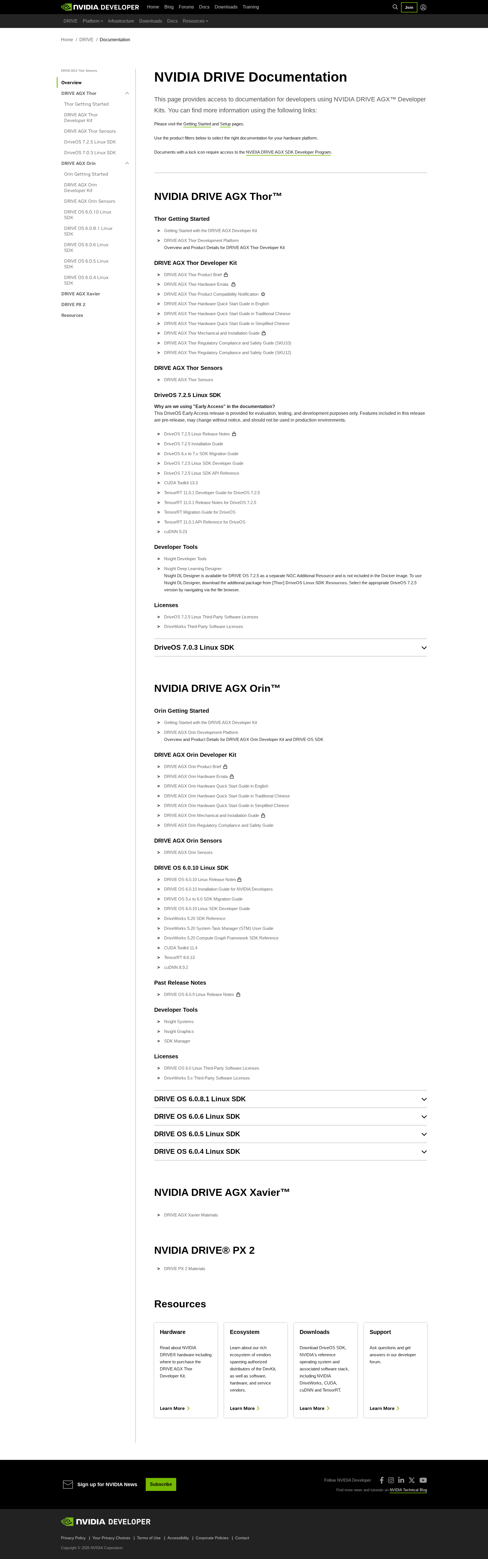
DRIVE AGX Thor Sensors (90, 131)
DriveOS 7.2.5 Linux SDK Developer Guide (203, 463)
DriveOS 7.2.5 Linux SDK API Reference (201, 473)
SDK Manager (177, 1041)
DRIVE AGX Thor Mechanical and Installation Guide (212, 333)
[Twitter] (411, 1480)
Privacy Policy (73, 1538)
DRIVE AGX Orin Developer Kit (80, 187)
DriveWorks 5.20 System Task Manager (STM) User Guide (218, 928)
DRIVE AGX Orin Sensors (89, 201)
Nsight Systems (179, 1021)
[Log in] (423, 7)
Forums (186, 7)
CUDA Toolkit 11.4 (180, 947)
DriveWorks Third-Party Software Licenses (203, 626)
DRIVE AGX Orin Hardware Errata (196, 776)
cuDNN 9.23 (175, 531)
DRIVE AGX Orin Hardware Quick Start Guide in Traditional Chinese (227, 795)
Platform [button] (91, 21)
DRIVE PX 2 (73, 304)
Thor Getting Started (86, 104)
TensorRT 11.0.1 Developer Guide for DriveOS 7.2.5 (212, 492)
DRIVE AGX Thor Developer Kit (81, 117)
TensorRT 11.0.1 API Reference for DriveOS (204, 522)
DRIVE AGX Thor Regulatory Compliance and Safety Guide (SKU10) (227, 343)
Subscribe (161, 1484)
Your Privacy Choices (111, 1538)
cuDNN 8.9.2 (176, 967)
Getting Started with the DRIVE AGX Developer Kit (210, 230)
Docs (204, 7)
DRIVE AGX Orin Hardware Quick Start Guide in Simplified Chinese (227, 805)
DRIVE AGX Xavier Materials (191, 1215)
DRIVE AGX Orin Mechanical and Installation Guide (211, 815)
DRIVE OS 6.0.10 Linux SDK (87, 214)
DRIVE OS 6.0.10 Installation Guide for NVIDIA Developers (218, 889)
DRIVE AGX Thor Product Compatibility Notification (211, 294)
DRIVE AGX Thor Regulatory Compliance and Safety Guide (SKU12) (227, 352)
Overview (71, 82)
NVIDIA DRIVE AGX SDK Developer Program (288, 152)
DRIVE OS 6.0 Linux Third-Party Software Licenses (211, 1068)
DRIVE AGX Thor (79, 93)
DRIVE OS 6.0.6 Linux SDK (86, 247)
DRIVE (71, 21)
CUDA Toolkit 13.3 (181, 482)
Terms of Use (149, 1538)
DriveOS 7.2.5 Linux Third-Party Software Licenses (211, 616)
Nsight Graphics (179, 1031)
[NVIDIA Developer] (100, 7)
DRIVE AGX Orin (78, 163)
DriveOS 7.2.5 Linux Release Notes (197, 433)
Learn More (172, 1408)
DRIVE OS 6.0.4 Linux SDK (86, 280)
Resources (72, 315)
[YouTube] (423, 1480)
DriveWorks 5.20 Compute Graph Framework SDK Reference (221, 938)
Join (409, 7)
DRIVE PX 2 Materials (184, 1268)
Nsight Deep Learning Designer (193, 568)
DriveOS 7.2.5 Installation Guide (193, 443)
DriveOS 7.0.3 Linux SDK (90, 152)
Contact (242, 1538)
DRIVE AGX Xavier (80, 293)
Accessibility (178, 1538)
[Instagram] (391, 1480)
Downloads (226, 7)
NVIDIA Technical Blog (408, 1490)
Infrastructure (121, 21)
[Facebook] (382, 1480)
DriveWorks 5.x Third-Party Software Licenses (207, 1078)
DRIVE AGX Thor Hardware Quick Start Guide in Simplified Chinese (226, 323)
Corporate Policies (212, 1538)
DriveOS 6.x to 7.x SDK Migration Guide (201, 453)
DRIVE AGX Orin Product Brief (192, 766)
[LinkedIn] (401, 1480)
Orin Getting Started (86, 174)
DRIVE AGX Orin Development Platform (201, 732)
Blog (169, 7)
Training (251, 7)
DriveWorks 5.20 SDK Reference (194, 918)
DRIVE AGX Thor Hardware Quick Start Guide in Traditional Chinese (227, 313)
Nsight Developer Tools (185, 558)
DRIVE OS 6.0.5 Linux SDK (86, 263)
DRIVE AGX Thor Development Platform (201, 240)
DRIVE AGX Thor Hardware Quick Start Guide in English (217, 303)
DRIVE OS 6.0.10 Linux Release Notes (200, 879)
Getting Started (197, 123)
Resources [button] (193, 21)
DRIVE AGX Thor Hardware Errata (196, 284)
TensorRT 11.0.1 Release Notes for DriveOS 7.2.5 (210, 502)
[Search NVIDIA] (395, 7)
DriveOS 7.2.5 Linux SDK (90, 142)
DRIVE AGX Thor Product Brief (193, 274)
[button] (290, 647)
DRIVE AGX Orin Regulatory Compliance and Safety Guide (218, 825)
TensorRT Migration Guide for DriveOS (200, 512)
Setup (225, 123)
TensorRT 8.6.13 (179, 957)
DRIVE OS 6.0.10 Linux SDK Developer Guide (207, 908)
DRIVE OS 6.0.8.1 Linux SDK (88, 231)
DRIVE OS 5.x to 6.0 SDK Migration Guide (203, 899)
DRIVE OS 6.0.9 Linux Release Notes (199, 994)
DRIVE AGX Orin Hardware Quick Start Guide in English (216, 786)
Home (153, 7)
